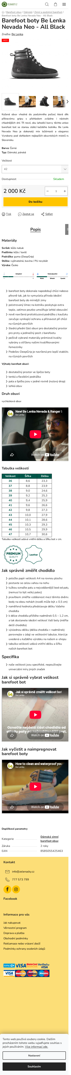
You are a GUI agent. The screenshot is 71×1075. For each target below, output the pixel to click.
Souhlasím (34, 1066)
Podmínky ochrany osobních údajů (24, 949)
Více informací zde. (36, 1047)
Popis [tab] (35, 229)
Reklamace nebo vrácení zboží (21, 944)
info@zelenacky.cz (23, 872)
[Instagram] (16, 889)
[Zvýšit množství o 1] (64, 191)
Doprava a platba (13, 933)
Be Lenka (17, 34)
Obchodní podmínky (15, 938)
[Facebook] (7, 889)
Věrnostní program (15, 928)
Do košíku (35, 202)
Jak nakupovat (12, 923)
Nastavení (34, 1055)
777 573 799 (20, 879)
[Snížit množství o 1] (47, 191)
